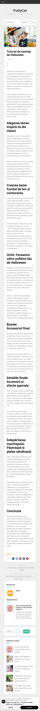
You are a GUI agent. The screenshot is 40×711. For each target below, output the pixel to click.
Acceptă (29, 707)
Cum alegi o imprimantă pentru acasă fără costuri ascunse (23, 688)
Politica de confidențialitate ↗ (15, 704)
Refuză (11, 707)
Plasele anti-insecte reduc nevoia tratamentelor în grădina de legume (23, 678)
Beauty (9, 554)
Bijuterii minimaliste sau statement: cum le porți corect (22, 659)
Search (26, 631)
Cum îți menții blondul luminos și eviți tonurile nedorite (24, 607)
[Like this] (7, 66)
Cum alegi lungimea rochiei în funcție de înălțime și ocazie (24, 668)
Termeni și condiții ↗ (27, 702)
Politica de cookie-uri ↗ (13, 702)
